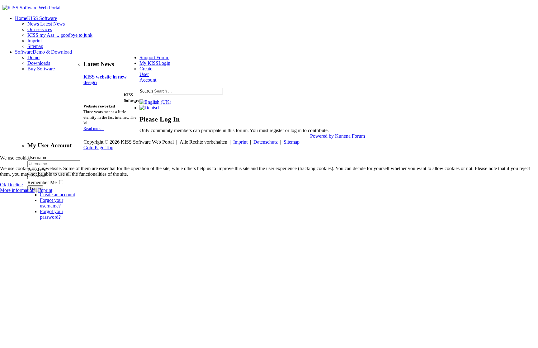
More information (17, 190)
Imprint (45, 190)
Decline (15, 184)
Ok (3, 184)
